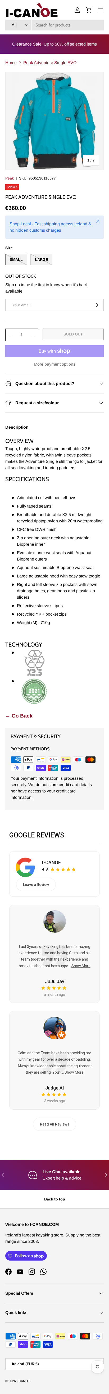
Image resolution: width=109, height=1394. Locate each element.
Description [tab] (17, 427)
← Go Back (19, 716)
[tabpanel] (54, 571)
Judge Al (54, 1088)
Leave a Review (36, 884)
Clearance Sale (27, 44)
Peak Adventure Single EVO (49, 62)
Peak (9, 178)
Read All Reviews (54, 1124)
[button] (89, 10)
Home (11, 62)
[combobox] (54, 25)
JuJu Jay (54, 981)
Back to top (54, 1199)
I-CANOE (51, 862)
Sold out (73, 334)
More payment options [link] (54, 364)
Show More (80, 966)
